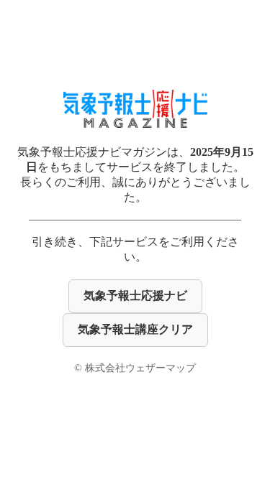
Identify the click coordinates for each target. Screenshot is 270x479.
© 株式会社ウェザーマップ (135, 367)
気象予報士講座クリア (135, 329)
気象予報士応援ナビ (135, 295)
